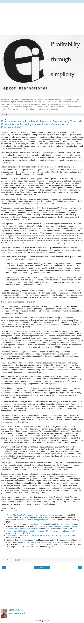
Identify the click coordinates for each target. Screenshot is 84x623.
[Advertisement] (42, 18)
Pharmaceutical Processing (27, 542)
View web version (42, 572)
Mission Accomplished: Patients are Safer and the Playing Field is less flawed (37, 535)
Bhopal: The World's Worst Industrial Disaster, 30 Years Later (30, 515)
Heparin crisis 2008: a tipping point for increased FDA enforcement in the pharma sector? (41, 531)
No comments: (27, 560)
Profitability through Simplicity (36, 520)
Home (42, 567)
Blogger (46, 621)
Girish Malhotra (17, 610)
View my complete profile (17, 613)
